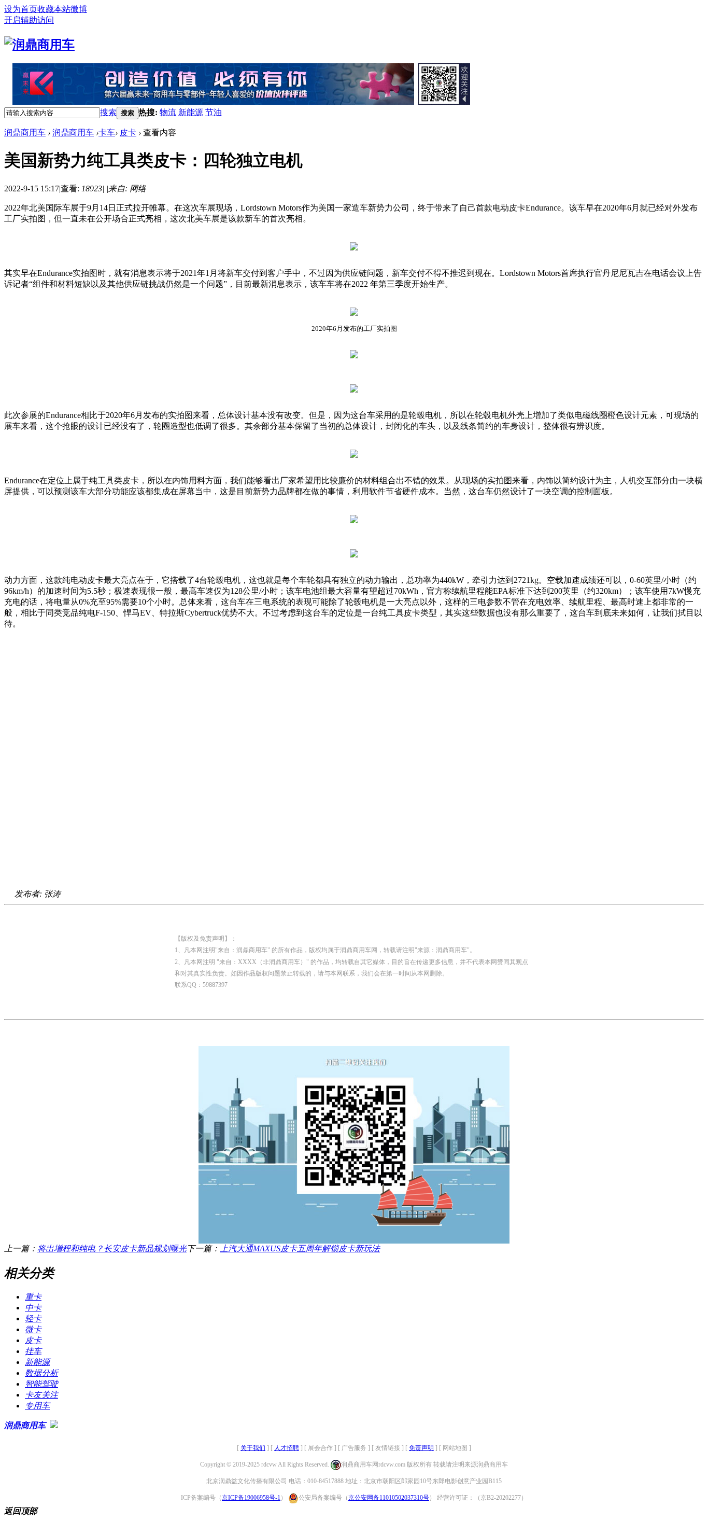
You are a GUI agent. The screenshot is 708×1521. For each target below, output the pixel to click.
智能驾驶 (41, 1383)
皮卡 (128, 132)
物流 (168, 112)
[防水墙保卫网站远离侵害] (54, 1425)
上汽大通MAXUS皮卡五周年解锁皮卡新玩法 (300, 1248)
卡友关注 (41, 1394)
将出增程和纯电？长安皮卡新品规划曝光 (112, 1248)
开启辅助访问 (29, 20)
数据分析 (41, 1373)
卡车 (106, 132)
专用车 (37, 1405)
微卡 (33, 1329)
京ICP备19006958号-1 (251, 1497)
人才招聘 (286, 1448)
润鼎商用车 (25, 132)
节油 (213, 112)
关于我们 (252, 1448)
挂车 (33, 1351)
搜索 (108, 112)
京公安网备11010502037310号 (388, 1497)
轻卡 (33, 1318)
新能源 (190, 112)
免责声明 (421, 1448)
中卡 (33, 1307)
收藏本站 (53, 9)
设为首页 (20, 9)
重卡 (33, 1296)
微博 (78, 9)
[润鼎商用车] (39, 44)
